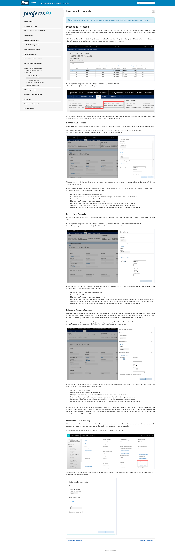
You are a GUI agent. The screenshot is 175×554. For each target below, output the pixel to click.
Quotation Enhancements (33, 94)
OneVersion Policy (30, 26)
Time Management (30, 54)
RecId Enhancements (32, 85)
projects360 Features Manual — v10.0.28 (55, 3)
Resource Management (32, 49)
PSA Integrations (30, 90)
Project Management (31, 40)
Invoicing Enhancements (33, 63)
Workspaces (28, 35)
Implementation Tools (31, 104)
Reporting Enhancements (33, 68)
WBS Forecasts (31, 73)
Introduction (28, 21)
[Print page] (153, 11)
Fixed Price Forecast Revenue (35, 83)
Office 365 (27, 99)
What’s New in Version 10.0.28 (34, 31)
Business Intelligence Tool (34, 70)
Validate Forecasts (33, 80)
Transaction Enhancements (33, 59)
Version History (29, 108)
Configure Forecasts (34, 75)
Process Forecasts (34, 78)
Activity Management (31, 45)
